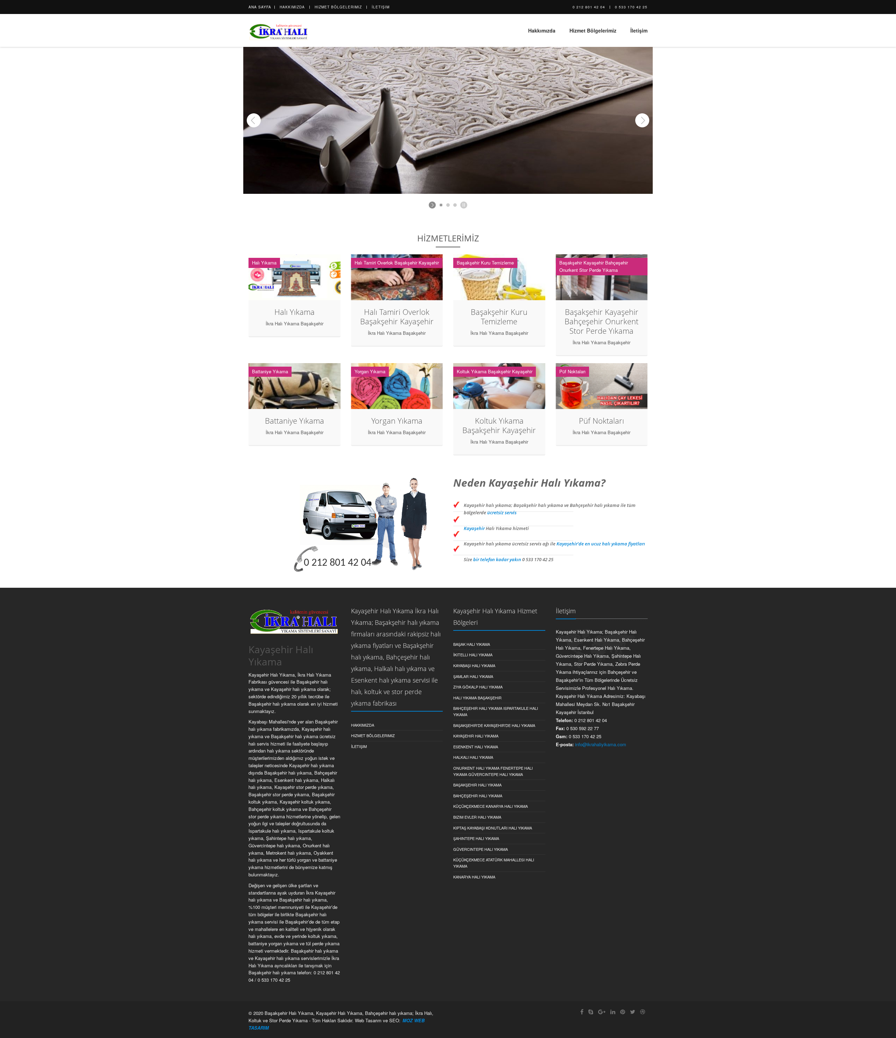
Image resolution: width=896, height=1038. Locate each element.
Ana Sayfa (259, 7)
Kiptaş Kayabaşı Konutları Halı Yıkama (492, 828)
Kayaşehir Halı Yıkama (475, 736)
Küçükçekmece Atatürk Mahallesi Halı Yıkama (493, 863)
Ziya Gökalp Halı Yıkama (478, 687)
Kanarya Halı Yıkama (474, 877)
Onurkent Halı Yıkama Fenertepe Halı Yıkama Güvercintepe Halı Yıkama (493, 771)
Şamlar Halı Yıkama (473, 676)
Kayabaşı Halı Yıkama (474, 665)
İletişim (381, 7)
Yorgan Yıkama (396, 420)
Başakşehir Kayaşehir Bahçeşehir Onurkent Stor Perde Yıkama (601, 321)
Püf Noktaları (601, 420)
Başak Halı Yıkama (471, 644)
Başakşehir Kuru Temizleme (499, 316)
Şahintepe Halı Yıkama (476, 838)
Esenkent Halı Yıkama (475, 746)
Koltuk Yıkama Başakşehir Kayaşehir (499, 425)
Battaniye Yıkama (294, 420)
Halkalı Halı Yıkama (473, 757)
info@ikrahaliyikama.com (600, 744)
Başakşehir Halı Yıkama (477, 785)
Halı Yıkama (294, 311)
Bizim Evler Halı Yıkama (477, 817)
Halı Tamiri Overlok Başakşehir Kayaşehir (397, 316)
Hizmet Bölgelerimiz (338, 7)
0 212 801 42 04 (589, 7)
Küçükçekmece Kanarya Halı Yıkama (490, 806)
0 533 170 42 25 (631, 7)
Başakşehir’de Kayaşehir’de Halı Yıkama (494, 725)
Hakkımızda (292, 7)
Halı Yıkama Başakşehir (477, 697)
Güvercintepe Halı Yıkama (480, 849)
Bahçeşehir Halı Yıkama (477, 795)
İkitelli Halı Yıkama (472, 654)
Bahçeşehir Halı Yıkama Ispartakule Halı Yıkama (495, 711)
